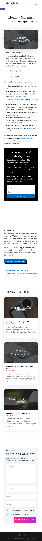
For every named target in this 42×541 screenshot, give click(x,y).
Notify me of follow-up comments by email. (21, 510)
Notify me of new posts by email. (18, 514)
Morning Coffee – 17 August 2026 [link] (18, 322)
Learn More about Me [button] (15, 261)
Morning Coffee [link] (16, 71)
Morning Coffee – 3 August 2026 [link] (18, 413)
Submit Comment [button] (25, 520)
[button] (36, 5)
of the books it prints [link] (20, 96)
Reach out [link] (12, 255)
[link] (11, 4)
